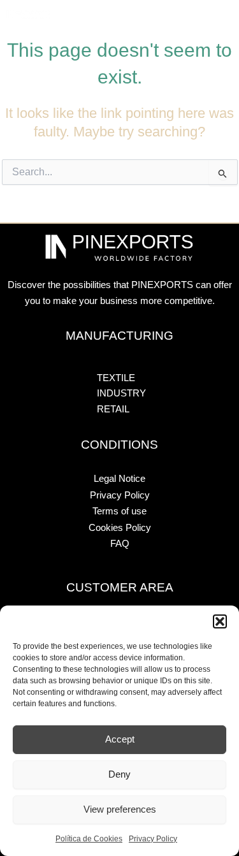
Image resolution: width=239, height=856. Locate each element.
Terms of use (119, 511)
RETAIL (172, 13)
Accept (119, 739)
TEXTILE (90, 13)
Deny (119, 774)
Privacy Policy (153, 838)
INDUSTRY (132, 13)
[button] (220, 621)
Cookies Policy (120, 528)
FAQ (119, 544)
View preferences (119, 809)
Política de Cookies (88, 838)
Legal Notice (119, 479)
